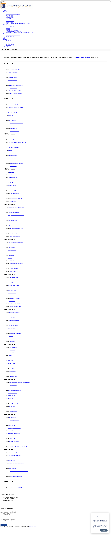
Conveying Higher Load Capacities (15, 333)
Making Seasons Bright (13, 411)
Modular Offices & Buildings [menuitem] (12, 30)
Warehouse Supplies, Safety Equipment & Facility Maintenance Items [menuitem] (20, 32)
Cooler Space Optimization (12, 395)
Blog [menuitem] (4, 38)
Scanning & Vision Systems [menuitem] (11, 19)
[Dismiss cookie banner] (107, 514)
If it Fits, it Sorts (10, 115)
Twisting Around (11, 172)
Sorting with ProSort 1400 (13, 177)
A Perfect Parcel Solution (13, 155)
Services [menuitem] (4, 33)
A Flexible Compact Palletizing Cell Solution (15, 85)
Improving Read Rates (11, 425)
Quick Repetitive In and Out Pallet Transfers (16, 107)
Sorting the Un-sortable (12, 250)
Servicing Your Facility (13, 376)
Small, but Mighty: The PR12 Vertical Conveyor (15, 147)
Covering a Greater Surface (13, 282)
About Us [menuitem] (5, 39)
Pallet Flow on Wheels (11, 363)
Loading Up (10, 355)
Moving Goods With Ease (12, 82)
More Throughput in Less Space (14, 420)
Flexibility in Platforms (11, 328)
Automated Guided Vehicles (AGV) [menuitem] (13, 14)
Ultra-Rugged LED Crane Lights (15, 209)
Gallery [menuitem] (4, 37)
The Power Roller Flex (13, 128)
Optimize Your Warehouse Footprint (13, 112)
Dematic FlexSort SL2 (12, 468)
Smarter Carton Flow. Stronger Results (16, 93)
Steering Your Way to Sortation (14, 441)
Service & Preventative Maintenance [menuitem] (13, 35)
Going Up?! (11, 336)
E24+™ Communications (13, 347)
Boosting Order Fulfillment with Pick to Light (16, 90)
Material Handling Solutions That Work (14, 390)
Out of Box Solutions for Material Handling (16, 242)
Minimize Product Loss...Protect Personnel (16, 104)
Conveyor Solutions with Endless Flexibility (16, 228)
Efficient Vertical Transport (13, 72)
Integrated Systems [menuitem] (9, 16)
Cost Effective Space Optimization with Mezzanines (16, 463)
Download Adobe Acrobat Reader (83, 57)
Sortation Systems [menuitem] (9, 22)
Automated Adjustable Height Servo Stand (16, 263)
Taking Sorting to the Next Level (15, 298)
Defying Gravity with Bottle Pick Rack (15, 330)
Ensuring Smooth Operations (14, 131)
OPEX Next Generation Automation (14, 212)
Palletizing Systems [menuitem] (9, 17)
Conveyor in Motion (11, 255)
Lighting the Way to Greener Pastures (14, 433)
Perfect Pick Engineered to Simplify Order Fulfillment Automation (19, 382)
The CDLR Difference (12, 120)
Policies (31, 526)
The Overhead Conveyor (13, 166)
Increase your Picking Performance (13, 285)
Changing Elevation (12, 301)
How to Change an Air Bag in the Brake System (17, 487)
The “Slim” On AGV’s (12, 417)
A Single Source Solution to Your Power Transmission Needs (19, 446)
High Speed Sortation (12, 371)
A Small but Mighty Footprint (12, 220)
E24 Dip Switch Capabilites (13, 452)
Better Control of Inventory (12, 182)
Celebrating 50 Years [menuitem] (10, 44)
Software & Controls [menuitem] (10, 21)
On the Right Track (12, 247)
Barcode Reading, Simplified (12, 77)
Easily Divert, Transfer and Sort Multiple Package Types (17, 142)
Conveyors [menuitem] (8, 25)
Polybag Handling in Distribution (13, 320)
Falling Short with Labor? (14, 233)
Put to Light (10, 258)
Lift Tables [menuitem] (8, 28)
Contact (34, 526)
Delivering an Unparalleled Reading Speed (16, 123)
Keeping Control (12, 341)
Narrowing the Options (12, 352)
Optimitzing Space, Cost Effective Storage (14, 428)
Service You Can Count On (14, 403)
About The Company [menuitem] (10, 40)
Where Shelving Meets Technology (14, 312)
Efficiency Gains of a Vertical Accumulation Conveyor (17, 160)
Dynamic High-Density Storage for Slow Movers (16, 207)
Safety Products (10, 252)
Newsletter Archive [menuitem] (9, 45)
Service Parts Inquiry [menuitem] (10, 36)
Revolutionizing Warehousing (12, 80)
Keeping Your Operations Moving (15, 236)
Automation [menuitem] (5, 11)
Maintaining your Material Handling (15, 306)
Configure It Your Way (13, 385)
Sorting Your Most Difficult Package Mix (16, 163)
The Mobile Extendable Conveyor (15, 158)
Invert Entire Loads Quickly (13, 190)
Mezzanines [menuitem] (8, 29)
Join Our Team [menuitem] (9, 43)
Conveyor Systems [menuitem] (9, 15)
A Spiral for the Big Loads (14, 338)
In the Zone (10, 150)
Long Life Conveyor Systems (14, 174)
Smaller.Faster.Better (12, 317)
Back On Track (10, 398)
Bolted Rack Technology (13, 368)
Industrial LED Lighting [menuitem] (10, 26)
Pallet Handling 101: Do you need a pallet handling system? (18, 473)
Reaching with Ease (13, 201)
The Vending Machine (12, 260)
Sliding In (10, 225)
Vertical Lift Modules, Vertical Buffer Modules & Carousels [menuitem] (18, 23)
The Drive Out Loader (11, 74)
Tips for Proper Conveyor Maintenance (16, 476)
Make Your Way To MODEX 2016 (14, 387)
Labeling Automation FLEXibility (15, 303)
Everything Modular (12, 422)
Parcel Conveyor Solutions (12, 290)
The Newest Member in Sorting (13, 325)
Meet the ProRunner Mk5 (12, 293)
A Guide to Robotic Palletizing (14, 193)
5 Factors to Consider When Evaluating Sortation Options (19, 471)
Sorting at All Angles (12, 125)
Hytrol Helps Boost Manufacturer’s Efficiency (15, 465)
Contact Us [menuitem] (5, 46)
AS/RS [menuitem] (7, 12)
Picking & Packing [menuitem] (9, 18)
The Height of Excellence (14, 438)
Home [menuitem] (4, 10)
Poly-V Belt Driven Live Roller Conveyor (15, 455)
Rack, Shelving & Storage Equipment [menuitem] (13, 31)
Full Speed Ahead (11, 295)
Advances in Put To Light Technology (15, 139)
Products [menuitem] (5, 24)
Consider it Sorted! (11, 217)
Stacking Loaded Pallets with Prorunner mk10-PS (16, 215)
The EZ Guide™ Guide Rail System (15, 268)
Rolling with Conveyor (11, 360)
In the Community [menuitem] (9, 42)
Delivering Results (12, 406)
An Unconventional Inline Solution (15, 69)
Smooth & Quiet (10, 430)
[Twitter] (3, 528)
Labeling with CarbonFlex (12, 185)
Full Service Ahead (12, 271)
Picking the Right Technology (13, 277)
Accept (104, 530)
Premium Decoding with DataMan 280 (16, 198)
